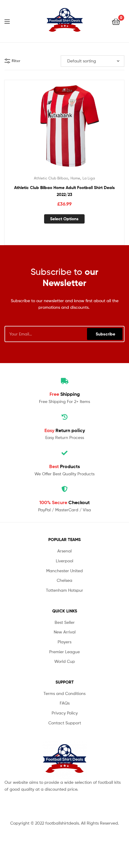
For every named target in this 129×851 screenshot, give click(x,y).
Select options (64, 218)
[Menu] (10, 21)
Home (75, 178)
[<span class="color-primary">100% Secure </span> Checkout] (65, 489)
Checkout (64, 502)
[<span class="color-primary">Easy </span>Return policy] (65, 417)
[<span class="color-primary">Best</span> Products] (65, 453)
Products (64, 466)
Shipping (65, 394)
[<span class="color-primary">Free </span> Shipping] (65, 381)
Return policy (64, 430)
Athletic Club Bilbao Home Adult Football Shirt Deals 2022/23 (64, 191)
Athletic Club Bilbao (51, 178)
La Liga (88, 178)
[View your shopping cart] (116, 21)
